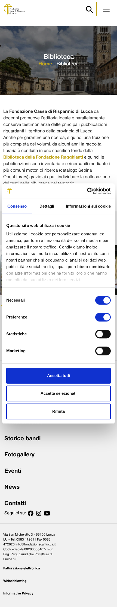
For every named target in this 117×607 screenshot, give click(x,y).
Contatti (15, 503)
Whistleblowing (14, 580)
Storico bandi (22, 438)
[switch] (103, 317)
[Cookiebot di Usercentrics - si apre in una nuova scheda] (87, 191)
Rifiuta (58, 411)
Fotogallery (19, 454)
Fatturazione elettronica (21, 568)
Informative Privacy (18, 593)
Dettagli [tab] (46, 206)
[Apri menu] (106, 9)
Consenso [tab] (17, 206)
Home (45, 64)
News (12, 487)
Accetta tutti (58, 375)
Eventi (12, 471)
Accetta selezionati (58, 393)
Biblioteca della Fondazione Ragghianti (43, 157)
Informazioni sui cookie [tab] (88, 206)
